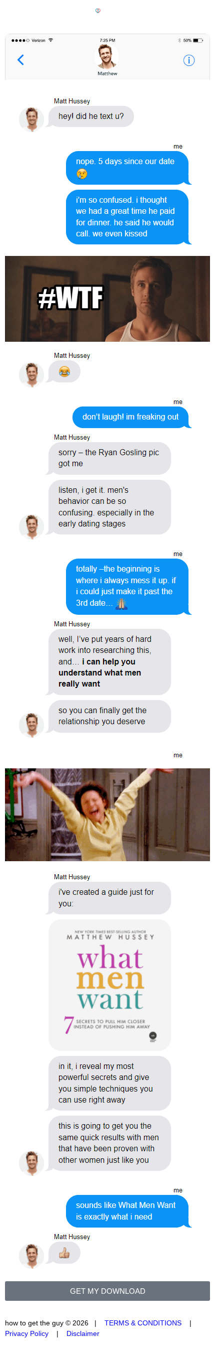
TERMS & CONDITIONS (143, 1323)
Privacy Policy (26, 1333)
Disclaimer (83, 1333)
